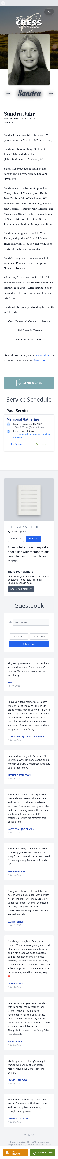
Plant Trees (41, 444)
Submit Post (29, 643)
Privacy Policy (20, 1144)
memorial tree (43, 355)
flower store (40, 360)
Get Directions (17, 444)
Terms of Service (37, 1144)
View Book (15, 538)
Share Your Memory (21, 588)
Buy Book (34, 538)
